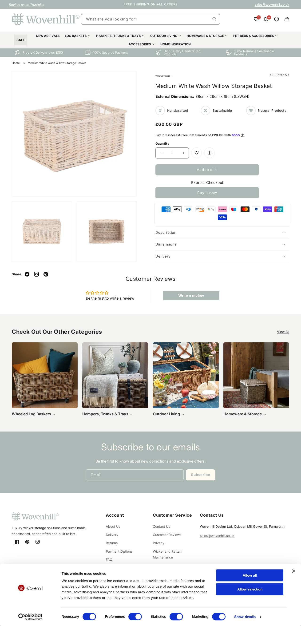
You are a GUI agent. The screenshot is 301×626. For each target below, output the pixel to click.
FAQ (109, 560)
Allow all (250, 575)
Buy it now (207, 192)
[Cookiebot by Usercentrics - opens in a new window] (30, 616)
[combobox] (150, 19)
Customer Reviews (167, 535)
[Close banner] (293, 571)
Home (16, 63)
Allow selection (249, 589)
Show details (245, 617)
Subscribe (200, 474)
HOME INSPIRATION (175, 44)
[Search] (214, 19)
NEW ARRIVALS (48, 36)
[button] (287, 19)
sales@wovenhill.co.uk (272, 4)
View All (283, 332)
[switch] (135, 616)
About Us (113, 526)
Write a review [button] (191, 295)
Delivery (112, 535)
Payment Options (119, 551)
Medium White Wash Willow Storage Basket (57, 63)
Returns (112, 543)
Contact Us (161, 526)
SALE (20, 40)
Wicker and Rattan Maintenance (167, 554)
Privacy (158, 543)
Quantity (162, 143)
